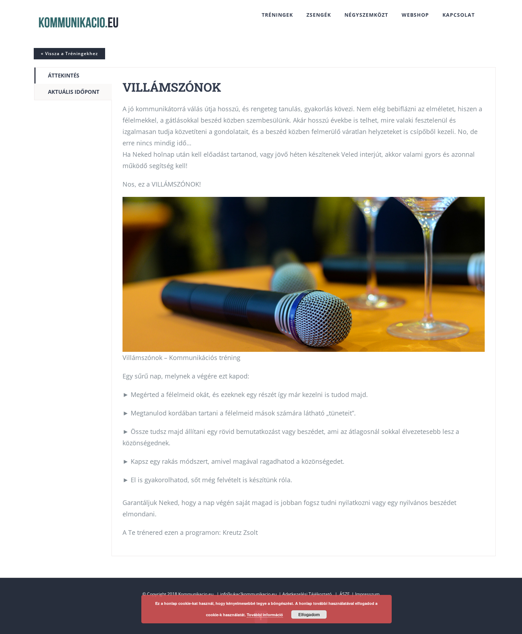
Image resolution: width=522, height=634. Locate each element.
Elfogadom (309, 614)
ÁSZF (344, 594)
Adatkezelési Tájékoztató (307, 594)
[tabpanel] (304, 311)
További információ (265, 614)
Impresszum (367, 594)
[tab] (73, 76)
